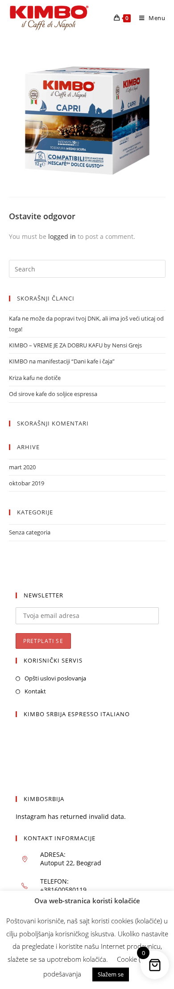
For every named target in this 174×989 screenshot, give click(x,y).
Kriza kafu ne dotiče (35, 378)
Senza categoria (29, 532)
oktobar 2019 (26, 483)
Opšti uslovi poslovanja (55, 678)
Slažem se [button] (111, 974)
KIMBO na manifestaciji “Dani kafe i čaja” (62, 361)
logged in (62, 236)
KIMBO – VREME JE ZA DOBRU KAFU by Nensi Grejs (75, 345)
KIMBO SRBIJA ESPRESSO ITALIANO (77, 714)
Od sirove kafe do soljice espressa (53, 394)
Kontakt (35, 691)
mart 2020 (22, 467)
